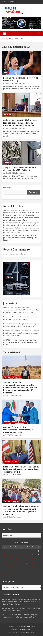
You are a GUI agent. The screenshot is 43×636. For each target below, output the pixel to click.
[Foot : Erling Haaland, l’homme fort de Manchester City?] (21, 63)
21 (33, 563)
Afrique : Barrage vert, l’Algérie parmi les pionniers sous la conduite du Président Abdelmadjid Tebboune (20, 123)
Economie (7, 162)
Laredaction (20, 83)
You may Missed (11, 352)
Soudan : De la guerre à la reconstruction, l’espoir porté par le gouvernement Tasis (19, 430)
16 (4, 563)
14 (33, 559)
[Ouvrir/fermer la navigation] (4, 33)
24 (10, 567)
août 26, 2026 (8, 475)
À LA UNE (7, 377)
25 (16, 567)
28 (33, 567)
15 (38, 559)
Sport (6, 72)
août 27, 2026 (8, 395)
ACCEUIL (15, 422)
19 (21, 563)
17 (10, 563)
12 (21, 559)
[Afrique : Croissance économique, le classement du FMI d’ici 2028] (21, 153)
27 (27, 567)
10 (10, 559)
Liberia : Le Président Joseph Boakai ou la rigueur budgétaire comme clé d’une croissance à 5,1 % (21, 469)
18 (16, 563)
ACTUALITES (16, 377)
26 (21, 567)
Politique (7, 115)
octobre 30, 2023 (9, 83)
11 (16, 559)
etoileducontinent (27, 627)
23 (4, 567)
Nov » (39, 576)
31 (10, 571)
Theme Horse (25, 629)
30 (4, 571)
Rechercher (7, 188)
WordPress (30, 632)
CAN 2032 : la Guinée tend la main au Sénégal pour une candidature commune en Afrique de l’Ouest (20, 237)
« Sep (4, 576)
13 (27, 559)
